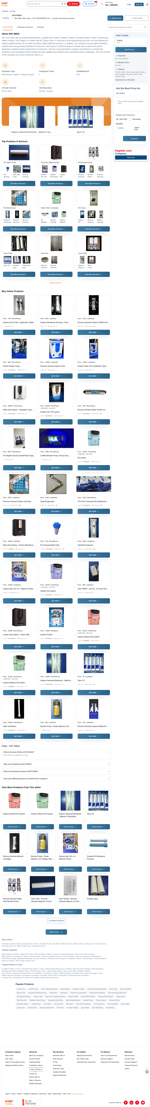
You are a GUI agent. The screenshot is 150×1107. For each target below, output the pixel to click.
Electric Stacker (125, 989)
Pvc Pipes (60, 1007)
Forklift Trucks (33, 989)
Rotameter (53, 993)
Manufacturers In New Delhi (125, 80)
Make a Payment (35, 1080)
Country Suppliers (131, 1062)
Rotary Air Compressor (78, 993)
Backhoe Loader (78, 989)
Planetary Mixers (23, 1004)
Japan (7, 1094)
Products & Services (25, 27)
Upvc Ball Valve (97, 1007)
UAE (49, 1094)
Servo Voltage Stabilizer (49, 989)
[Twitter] (137, 1102)
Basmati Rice (65, 989)
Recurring (136, 119)
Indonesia (42, 1094)
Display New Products (84, 1055)
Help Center (9, 1055)
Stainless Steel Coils (47, 1007)
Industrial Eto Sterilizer (97, 993)
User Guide (9, 1059)
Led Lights (47, 1004)
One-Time (123, 119)
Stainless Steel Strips (55, 1000)
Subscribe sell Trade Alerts (110, 1062)
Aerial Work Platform (88, 996)
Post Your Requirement (109, 1055)
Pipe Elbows (110, 1007)
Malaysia (34, 1094)
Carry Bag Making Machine (96, 989)
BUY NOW (18, 332)
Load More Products (56, 921)
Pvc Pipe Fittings (72, 1007)
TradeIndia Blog (34, 1062)
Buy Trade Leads (83, 1059)
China (13, 1094)
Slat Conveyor (101, 1000)
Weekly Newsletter (35, 1083)
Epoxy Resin (120, 996)
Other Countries (77, 1094)
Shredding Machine (23, 996)
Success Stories (34, 1059)
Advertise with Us (59, 1055)
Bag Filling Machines (73, 1000)
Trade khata (57, 1065)
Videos (127, 1068)
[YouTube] (142, 1102)
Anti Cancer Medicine (83, 1004)
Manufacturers (130, 1055)
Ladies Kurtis (36, 1004)
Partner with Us (34, 1077)
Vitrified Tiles (32, 1007)
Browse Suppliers (107, 1059)
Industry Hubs (129, 1059)
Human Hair (21, 989)
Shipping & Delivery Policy (14, 1065)
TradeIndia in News (35, 1065)
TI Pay (55, 1062)
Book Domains (58, 1059)
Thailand (26, 1094)
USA (64, 1094)
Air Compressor (99, 1004)
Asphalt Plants (88, 1000)
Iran (69, 1094)
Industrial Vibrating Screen (37, 993)
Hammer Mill (37, 996)
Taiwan (19, 1094)
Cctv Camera (58, 1004)
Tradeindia (5, 11)
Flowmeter (64, 993)
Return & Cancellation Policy (15, 1062)
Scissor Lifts (21, 993)
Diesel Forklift (73, 996)
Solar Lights (125, 1004)
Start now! (131, 157)
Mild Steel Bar (22, 1000)
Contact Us (33, 1074)
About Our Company (36, 1055)
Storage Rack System (105, 996)
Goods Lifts (21, 1007)
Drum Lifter (113, 989)
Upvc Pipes (85, 1007)
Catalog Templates (59, 1072)
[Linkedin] (131, 1102)
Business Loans (58, 1068)
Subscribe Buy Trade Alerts (86, 1062)
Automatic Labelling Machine (55, 996)
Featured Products (131, 1065)
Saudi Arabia (56, 1094)
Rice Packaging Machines (117, 993)
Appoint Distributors (60, 1075)
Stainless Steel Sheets (37, 1000)
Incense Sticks (113, 1004)
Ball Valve (69, 1004)
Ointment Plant (114, 1000)
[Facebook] (125, 1102)
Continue (134, 138)
